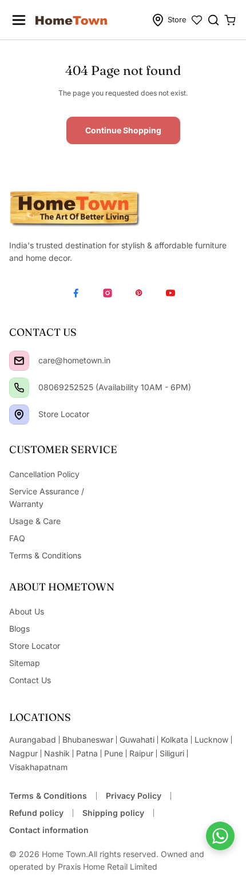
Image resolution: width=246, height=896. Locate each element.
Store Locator (63, 414)
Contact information (49, 830)
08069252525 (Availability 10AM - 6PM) (114, 387)
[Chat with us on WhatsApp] (220, 836)
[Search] (213, 20)
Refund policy (36, 813)
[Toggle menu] (19, 20)
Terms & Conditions (48, 795)
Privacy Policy (133, 795)
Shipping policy (113, 813)
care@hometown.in (74, 360)
